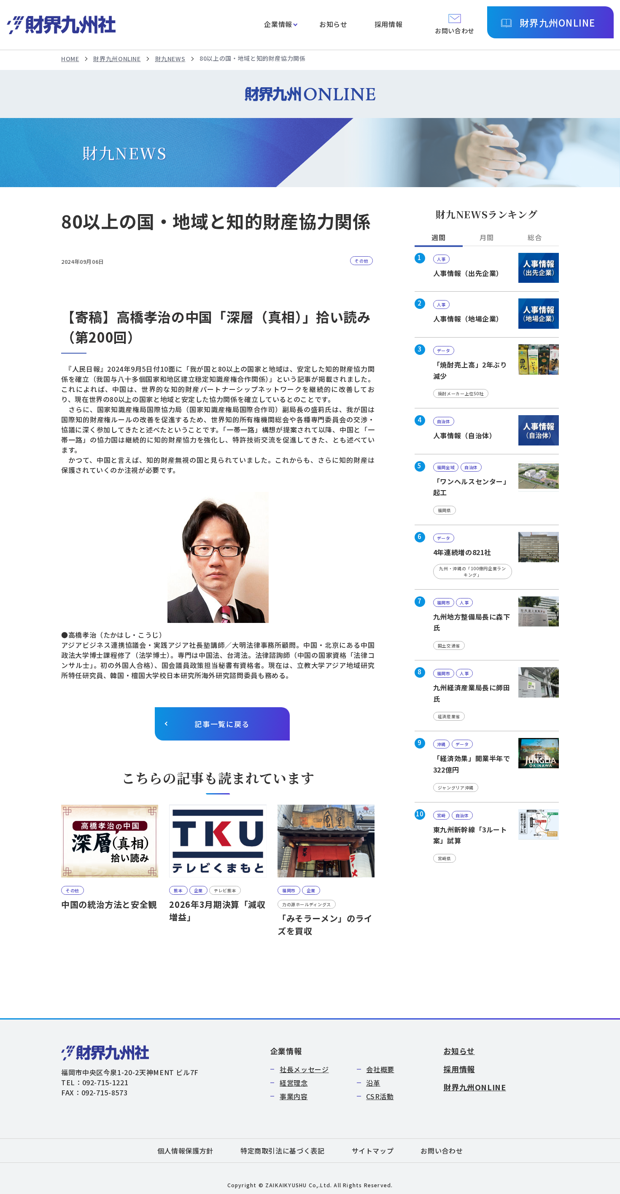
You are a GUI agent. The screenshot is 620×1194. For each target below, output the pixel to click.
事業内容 (294, 1096)
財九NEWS (170, 58)
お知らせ (333, 24)
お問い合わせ (442, 1151)
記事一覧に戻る (222, 724)
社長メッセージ (304, 1069)
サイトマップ (373, 1151)
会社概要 (380, 1069)
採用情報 (389, 24)
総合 (535, 237)
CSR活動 (380, 1096)
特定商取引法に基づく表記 (282, 1151)
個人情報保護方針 (185, 1151)
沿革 (373, 1083)
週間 (438, 237)
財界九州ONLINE (557, 22)
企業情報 (278, 24)
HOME (70, 58)
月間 (486, 237)
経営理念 (294, 1083)
